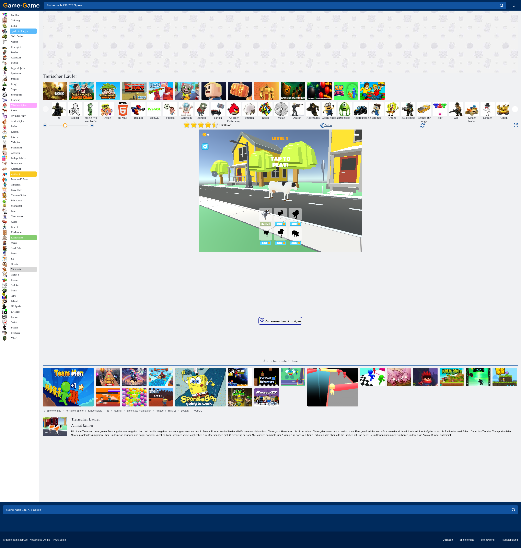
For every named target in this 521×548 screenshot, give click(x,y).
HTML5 (171, 410)
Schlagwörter (488, 539)
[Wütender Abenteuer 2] (266, 377)
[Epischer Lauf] (505, 377)
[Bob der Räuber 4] (240, 397)
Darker (328, 125)
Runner (117, 410)
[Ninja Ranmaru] (425, 377)
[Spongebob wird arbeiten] (200, 387)
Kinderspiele (95, 410)
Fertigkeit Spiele (74, 410)
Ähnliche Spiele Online (280, 361)
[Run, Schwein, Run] (399, 377)
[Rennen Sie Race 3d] (293, 377)
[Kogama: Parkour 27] (266, 397)
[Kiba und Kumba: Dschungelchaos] (81, 91)
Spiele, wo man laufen (138, 410)
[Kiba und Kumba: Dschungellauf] (108, 91)
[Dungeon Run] (266, 91)
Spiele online (54, 410)
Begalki (184, 410)
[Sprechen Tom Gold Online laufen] (187, 91)
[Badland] (55, 91)
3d (107, 410)
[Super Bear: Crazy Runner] (293, 91)
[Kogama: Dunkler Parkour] (240, 91)
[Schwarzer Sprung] (478, 377)
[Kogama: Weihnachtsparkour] (161, 91)
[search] (501, 5)
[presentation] (46, 109)
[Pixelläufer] (108, 397)
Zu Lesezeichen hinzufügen (282, 321)
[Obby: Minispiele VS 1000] (372, 91)
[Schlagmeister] (346, 91)
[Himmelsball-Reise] (108, 377)
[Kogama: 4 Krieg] (161, 397)
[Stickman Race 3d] (372, 377)
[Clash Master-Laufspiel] (161, 377)
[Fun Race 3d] (332, 387)
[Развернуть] (516, 125)
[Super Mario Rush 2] (240, 377)
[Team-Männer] (68, 387)
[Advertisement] (161, 41)
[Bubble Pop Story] (134, 397)
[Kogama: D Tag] (134, 91)
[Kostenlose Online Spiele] (21, 5)
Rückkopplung (510, 539)
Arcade (159, 410)
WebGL (197, 410)
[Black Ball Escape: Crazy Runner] (319, 91)
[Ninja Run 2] (452, 377)
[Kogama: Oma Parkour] (213, 91)
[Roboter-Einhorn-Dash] (134, 377)
